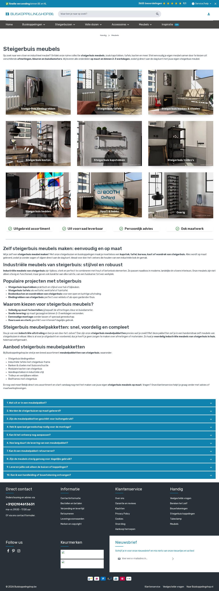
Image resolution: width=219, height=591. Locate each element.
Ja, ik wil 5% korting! (79, 308)
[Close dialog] (170, 264)
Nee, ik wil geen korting (79, 318)
